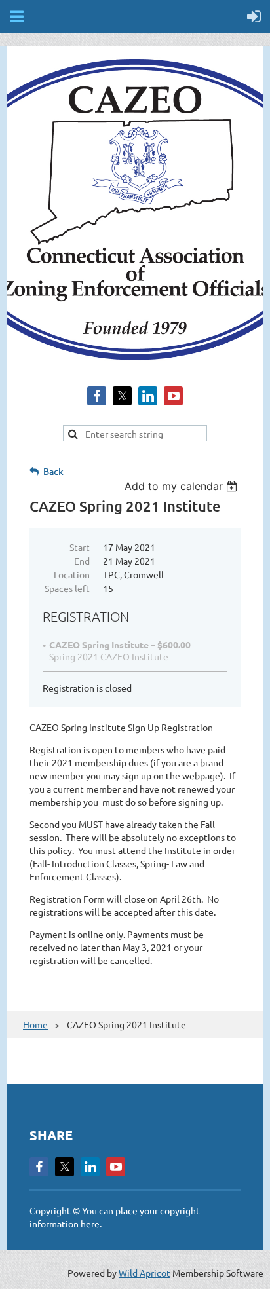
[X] (122, 395)
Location (72, 574)
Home (35, 1024)
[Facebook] (96, 395)
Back (53, 471)
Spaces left (67, 588)
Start (79, 547)
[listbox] (183, 486)
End (82, 561)
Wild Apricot (144, 1273)
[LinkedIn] (147, 395)
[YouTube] (173, 395)
